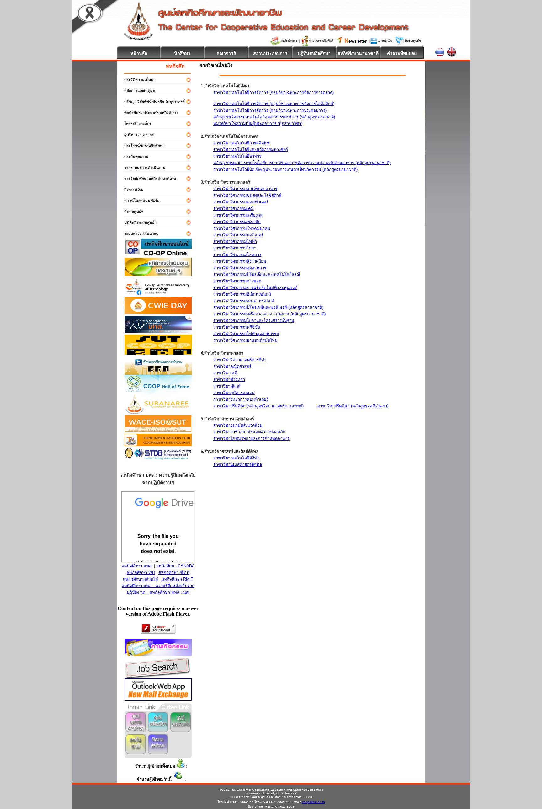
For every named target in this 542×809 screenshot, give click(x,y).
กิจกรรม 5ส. (131, 189)
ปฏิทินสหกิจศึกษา (314, 53)
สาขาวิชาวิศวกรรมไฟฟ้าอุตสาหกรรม (246, 333)
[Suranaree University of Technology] (158, 353)
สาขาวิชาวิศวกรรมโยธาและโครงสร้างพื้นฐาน (253, 320)
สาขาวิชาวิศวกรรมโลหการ (237, 254)
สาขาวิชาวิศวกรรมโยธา (234, 248)
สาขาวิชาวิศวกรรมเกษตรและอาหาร (245, 188)
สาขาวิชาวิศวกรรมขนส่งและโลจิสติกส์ (247, 195)
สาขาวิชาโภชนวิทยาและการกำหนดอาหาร (251, 438)
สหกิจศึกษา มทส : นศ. (170, 592)
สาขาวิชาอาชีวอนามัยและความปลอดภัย (249, 432)
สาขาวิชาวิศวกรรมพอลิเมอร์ (238, 235)
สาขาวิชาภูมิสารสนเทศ (234, 392)
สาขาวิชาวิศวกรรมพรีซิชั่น (236, 327)
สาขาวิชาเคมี (225, 373)
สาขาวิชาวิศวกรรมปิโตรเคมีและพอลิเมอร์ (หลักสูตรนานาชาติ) (268, 307)
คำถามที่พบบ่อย (402, 53)
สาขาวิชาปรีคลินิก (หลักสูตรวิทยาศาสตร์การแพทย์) (258, 406)
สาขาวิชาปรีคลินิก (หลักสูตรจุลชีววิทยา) (352, 406)
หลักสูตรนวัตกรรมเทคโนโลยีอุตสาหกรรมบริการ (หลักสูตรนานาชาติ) (274, 117)
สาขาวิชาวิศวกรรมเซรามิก (237, 221)
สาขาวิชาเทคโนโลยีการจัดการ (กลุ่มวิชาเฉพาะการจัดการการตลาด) (273, 92)
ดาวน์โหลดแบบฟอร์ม (139, 200)
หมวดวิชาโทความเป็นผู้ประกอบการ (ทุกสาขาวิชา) (257, 123)
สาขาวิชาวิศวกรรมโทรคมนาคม (241, 228)
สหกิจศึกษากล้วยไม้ (140, 579)
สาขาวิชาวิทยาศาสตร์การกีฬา (239, 359)
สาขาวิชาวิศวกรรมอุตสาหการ (239, 267)
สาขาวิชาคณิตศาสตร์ (232, 366)
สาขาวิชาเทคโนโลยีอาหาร (237, 156)
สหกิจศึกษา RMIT (177, 579)
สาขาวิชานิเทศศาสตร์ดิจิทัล (237, 464)
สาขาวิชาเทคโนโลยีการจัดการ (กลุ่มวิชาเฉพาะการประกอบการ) (270, 110)
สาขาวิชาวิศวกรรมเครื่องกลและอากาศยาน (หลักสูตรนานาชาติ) (269, 314)
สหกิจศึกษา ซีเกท (173, 572)
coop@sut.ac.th (313, 802)
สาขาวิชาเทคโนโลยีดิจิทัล (236, 458)
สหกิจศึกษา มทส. (137, 566)
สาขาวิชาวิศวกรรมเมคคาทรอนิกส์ (243, 300)
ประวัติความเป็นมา (137, 80)
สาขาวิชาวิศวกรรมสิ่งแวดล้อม (239, 261)
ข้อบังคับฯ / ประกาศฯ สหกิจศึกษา (148, 112)
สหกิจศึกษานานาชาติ (358, 53)
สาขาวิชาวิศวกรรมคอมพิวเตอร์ (240, 202)
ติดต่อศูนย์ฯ (131, 211)
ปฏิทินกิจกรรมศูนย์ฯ (138, 222)
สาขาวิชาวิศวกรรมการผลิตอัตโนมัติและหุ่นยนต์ (255, 287)
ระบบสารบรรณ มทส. (138, 233)
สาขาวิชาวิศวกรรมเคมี (233, 208)
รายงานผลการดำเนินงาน (142, 167)
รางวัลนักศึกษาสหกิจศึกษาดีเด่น (147, 178)
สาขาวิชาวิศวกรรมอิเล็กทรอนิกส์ (242, 294)
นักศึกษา (182, 53)
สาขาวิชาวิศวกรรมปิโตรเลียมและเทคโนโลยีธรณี (256, 274)
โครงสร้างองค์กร (135, 123)
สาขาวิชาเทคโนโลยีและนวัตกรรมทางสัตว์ (250, 149)
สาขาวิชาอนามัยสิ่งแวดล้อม (238, 425)
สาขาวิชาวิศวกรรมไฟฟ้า (235, 241)
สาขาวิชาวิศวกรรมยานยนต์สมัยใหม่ (245, 340)
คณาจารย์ (226, 53)
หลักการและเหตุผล (137, 90)
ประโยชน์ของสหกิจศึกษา (142, 145)
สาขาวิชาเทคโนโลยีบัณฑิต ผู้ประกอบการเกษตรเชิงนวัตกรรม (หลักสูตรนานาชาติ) (285, 169)
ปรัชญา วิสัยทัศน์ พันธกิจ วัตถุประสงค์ (152, 101)
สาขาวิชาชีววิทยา (229, 379)
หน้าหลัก (138, 53)
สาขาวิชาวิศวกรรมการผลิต (237, 281)
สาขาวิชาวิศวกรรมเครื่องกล (238, 215)
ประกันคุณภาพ (133, 156)
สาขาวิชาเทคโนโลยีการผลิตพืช (241, 143)
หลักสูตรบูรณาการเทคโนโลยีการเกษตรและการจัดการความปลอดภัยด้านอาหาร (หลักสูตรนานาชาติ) (302, 162)
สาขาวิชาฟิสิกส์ (227, 386)
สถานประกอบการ (270, 53)
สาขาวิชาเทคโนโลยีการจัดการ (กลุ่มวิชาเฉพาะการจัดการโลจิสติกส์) (273, 103)
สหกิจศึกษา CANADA (175, 566)
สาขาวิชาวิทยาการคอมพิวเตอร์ (240, 399)
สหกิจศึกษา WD (141, 572)
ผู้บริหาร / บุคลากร (136, 134)
